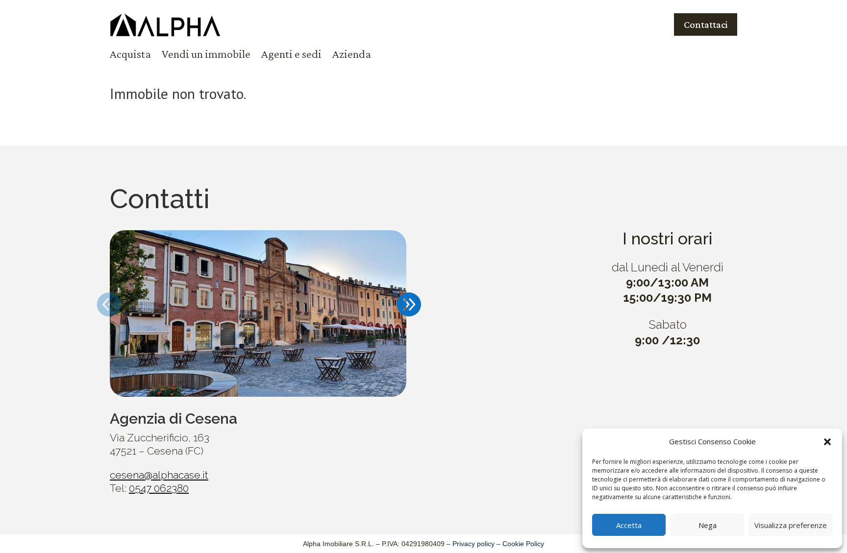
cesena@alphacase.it (159, 475)
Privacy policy (473, 544)
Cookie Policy (523, 544)
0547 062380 (159, 488)
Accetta (629, 525)
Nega (707, 525)
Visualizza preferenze (790, 525)
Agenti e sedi (291, 55)
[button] (827, 442)
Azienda (351, 55)
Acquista (130, 55)
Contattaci (705, 24)
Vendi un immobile (206, 55)
